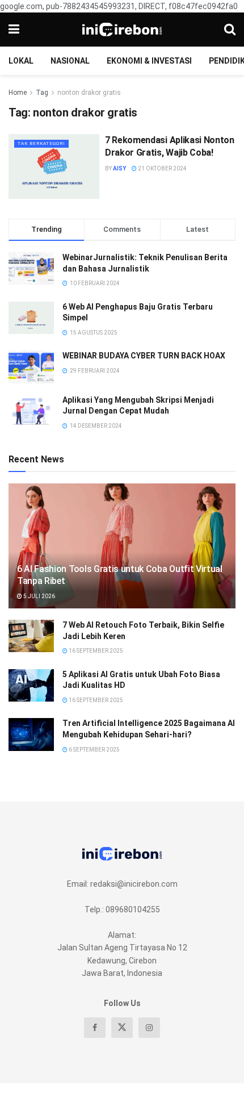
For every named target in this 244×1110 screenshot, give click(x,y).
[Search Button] (229, 29)
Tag (42, 93)
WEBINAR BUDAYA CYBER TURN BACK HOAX (143, 355)
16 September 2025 (95, 651)
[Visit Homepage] (122, 29)
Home (18, 93)
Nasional (70, 60)
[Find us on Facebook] (95, 1027)
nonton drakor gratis (89, 93)
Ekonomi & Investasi (149, 60)
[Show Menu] (14, 29)
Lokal (21, 60)
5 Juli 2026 (38, 596)
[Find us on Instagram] (149, 1027)
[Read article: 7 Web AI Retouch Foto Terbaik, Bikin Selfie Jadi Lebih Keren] (31, 636)
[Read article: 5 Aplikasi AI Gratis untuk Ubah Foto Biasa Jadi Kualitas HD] (31, 685)
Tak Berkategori (41, 143)
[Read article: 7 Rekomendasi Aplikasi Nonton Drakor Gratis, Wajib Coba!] (54, 166)
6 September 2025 (94, 749)
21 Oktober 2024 (162, 168)
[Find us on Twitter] (122, 1027)
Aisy (119, 168)
